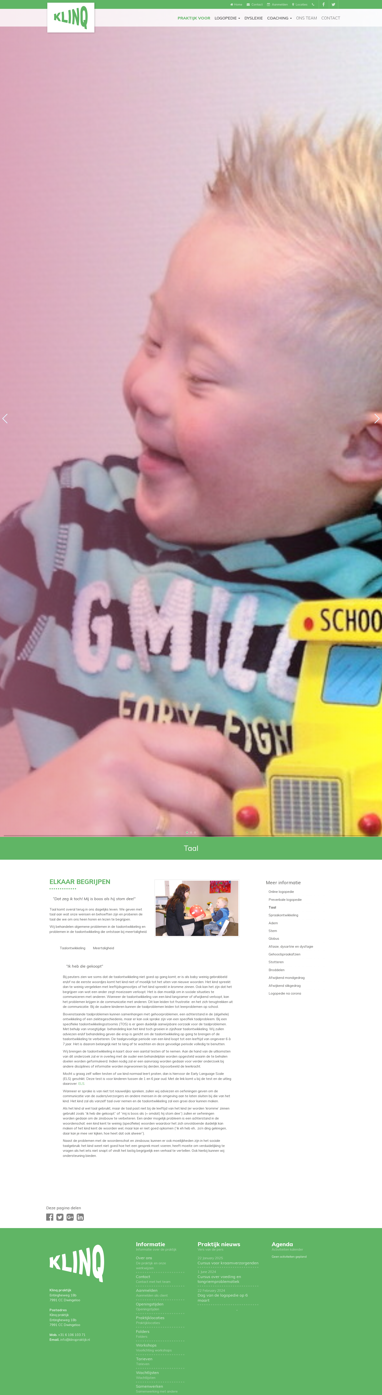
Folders (142, 1334)
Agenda (282, 1244)
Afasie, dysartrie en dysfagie (291, 946)
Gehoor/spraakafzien (284, 954)
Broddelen (277, 970)
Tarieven (144, 1361)
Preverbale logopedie (285, 899)
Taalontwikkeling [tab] (72, 948)
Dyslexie (253, 18)
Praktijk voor (194, 18)
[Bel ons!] (313, 4)
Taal (272, 907)
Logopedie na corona (285, 993)
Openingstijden (149, 1306)
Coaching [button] (278, 18)
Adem (273, 923)
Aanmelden (152, 1293)
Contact (330, 18)
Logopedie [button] (226, 18)
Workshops (154, 1348)
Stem (273, 931)
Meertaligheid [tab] (103, 948)
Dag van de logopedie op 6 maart (223, 1295)
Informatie (150, 1244)
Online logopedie (281, 892)
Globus (274, 938)
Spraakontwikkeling (283, 915)
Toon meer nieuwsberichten (216, 1310)
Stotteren (276, 962)
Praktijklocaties (150, 1320)
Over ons (151, 1262)
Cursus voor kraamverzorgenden (228, 1260)
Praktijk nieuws (219, 1244)
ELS (81, 1083)
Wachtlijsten (147, 1375)
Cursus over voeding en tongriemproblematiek (219, 1276)
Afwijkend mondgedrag (287, 978)
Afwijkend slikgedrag (285, 986)
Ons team (306, 18)
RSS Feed (245, 1310)
